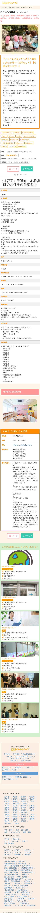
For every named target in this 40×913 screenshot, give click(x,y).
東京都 (6, 803)
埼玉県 (23, 801)
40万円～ (28, 850)
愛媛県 (31, 816)
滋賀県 (15, 810)
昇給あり (4, 136)
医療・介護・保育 (22, 830)
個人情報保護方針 (29, 754)
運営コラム (14, 760)
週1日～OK (25, 894)
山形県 (15, 799)
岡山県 (23, 814)
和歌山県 (24, 812)
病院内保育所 (25, 870)
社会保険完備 (14, 139)
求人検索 (8, 7)
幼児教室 (27, 881)
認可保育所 (26, 866)
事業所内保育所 (27, 872)
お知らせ (9, 756)
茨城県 (31, 799)
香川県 (23, 816)
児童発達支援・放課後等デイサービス (17, 879)
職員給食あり (29, 143)
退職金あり (28, 883)
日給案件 (27, 854)
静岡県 (23, 808)
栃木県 (6, 801)
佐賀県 (23, 819)
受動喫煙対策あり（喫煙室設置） (16, 863)
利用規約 (16, 754)
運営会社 (7, 754)
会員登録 (18, 767)
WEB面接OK (22, 146)
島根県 (15, 814)
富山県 (6, 805)
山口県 (6, 816)
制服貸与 (4, 146)
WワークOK (21, 901)
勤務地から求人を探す (11, 793)
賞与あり (11, 136)
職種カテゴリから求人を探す (13, 826)
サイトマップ (26, 758)
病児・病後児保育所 (11, 872)
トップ (2, 7)
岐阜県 (15, 808)
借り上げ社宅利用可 (29, 136)
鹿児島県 (7, 823)
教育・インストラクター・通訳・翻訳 (17, 832)
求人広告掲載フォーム (9, 779)
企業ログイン (6, 777)
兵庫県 (6, 812)
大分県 (15, 821)
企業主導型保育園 (27, 133)
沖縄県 (16, 823)
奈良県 (15, 812)
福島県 (23, 799)
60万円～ (18, 852)
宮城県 (31, 797)
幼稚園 (24, 874)
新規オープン (20, 888)
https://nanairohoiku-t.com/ (22, 445)
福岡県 (15, 819)
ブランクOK (12, 146)
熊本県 (6, 821)
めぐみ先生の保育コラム (24, 756)
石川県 (15, 805)
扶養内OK (23, 903)
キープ (14, 169)
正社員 (6, 839)
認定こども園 (9, 877)
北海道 (6, 797)
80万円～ (7, 854)
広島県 (31, 814)
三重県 (6, 810)
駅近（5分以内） (10, 903)
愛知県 (31, 808)
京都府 (23, 810)
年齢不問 (31, 899)
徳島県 (15, 816)
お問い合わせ (26, 760)
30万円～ (18, 850)
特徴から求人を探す (10, 858)
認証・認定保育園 (10, 868)
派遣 (23, 841)
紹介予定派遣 (9, 843)
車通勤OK (7, 892)
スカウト (15, 770)
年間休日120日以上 (7, 143)
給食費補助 (4, 139)
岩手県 (23, 797)
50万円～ (7, 852)
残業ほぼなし (19, 143)
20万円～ (7, 850)
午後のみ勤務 (22, 896)
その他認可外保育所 (11, 874)
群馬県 (15, 801)
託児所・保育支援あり (23, 892)
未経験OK (20, 899)
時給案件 (18, 854)
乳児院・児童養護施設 (12, 881)
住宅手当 (18, 136)
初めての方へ (6, 767)
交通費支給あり (24, 139)
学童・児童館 (22, 877)
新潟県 (25, 803)
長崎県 (31, 819)
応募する (26, 169)
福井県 (23, 805)
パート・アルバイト (11, 841)
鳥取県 (6, 814)
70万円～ (28, 852)
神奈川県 (16, 803)
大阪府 (31, 810)
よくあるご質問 (13, 758)
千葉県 (31, 801)
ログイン (28, 767)
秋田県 (6, 799)
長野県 (6, 808)
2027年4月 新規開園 (11, 866)
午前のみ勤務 (9, 896)
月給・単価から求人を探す (13, 847)
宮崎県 (23, 821)
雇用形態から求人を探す (12, 835)
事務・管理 (8, 830)
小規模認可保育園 (27, 868)
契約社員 (16, 839)
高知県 (6, 819)
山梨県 (31, 805)
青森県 (15, 797)
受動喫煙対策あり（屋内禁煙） (10, 133)
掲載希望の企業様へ (22, 777)
